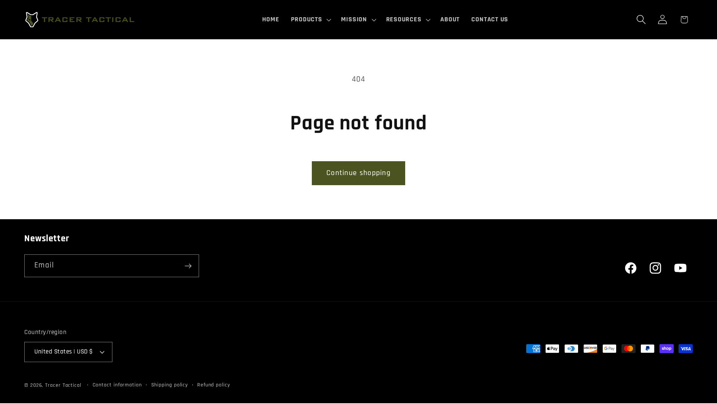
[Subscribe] (188, 265)
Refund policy (213, 385)
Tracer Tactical (63, 385)
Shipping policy (169, 385)
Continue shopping (358, 173)
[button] (310, 19)
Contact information (117, 385)
